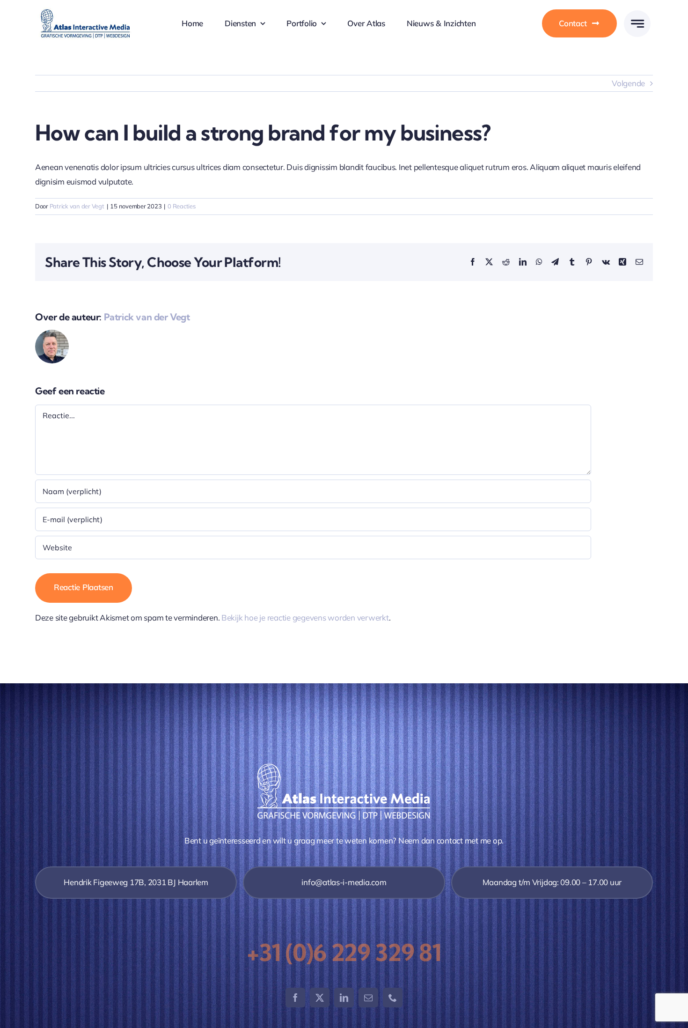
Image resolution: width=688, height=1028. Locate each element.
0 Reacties (181, 206)
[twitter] (319, 997)
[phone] (393, 997)
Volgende (628, 83)
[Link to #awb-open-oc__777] (637, 23)
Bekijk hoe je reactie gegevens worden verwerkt (305, 617)
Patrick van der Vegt (77, 206)
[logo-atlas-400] (85, 10)
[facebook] (295, 997)
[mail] (368, 997)
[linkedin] (344, 997)
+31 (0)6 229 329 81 (344, 952)
